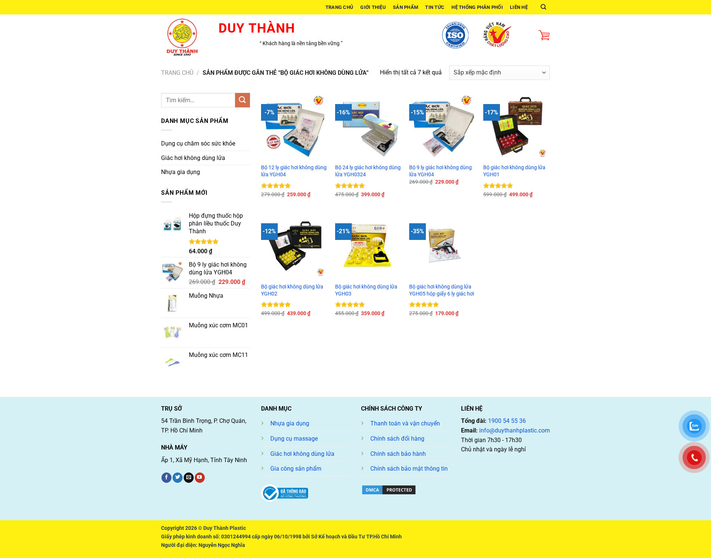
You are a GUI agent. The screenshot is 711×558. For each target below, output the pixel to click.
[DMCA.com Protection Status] (389, 489)
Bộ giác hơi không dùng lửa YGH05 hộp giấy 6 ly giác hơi (441, 290)
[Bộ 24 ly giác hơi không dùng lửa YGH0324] (368, 126)
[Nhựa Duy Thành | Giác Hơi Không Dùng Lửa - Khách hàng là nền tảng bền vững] (184, 35)
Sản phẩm (405, 7)
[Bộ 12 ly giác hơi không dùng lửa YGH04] (294, 126)
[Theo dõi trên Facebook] (166, 477)
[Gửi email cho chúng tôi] (189, 477)
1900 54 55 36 (507, 420)
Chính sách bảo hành (398, 453)
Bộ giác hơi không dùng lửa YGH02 (292, 290)
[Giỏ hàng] (544, 35)
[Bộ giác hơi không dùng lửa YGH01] (516, 126)
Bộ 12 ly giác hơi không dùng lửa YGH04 (294, 171)
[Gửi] (242, 100)
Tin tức (434, 7)
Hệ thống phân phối (477, 7)
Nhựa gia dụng (180, 172)
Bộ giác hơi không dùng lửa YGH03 (366, 290)
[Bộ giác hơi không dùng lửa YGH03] (368, 245)
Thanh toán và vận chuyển (405, 423)
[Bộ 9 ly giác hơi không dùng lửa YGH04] (442, 126)
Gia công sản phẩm (295, 468)
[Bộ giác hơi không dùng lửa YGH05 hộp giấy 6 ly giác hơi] (442, 245)
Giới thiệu (373, 7)
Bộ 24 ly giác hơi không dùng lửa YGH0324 (368, 171)
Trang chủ (339, 7)
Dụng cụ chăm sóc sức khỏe (198, 143)
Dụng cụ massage (294, 438)
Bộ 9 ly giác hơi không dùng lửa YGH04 (440, 171)
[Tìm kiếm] (543, 7)
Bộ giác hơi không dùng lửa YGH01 (514, 171)
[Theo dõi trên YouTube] (200, 477)
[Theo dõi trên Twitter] (178, 477)
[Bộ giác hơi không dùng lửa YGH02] (294, 245)
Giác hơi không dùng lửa (193, 157)
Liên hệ (519, 7)
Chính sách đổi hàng (397, 438)
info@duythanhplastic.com (514, 430)
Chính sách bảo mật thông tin (409, 468)
